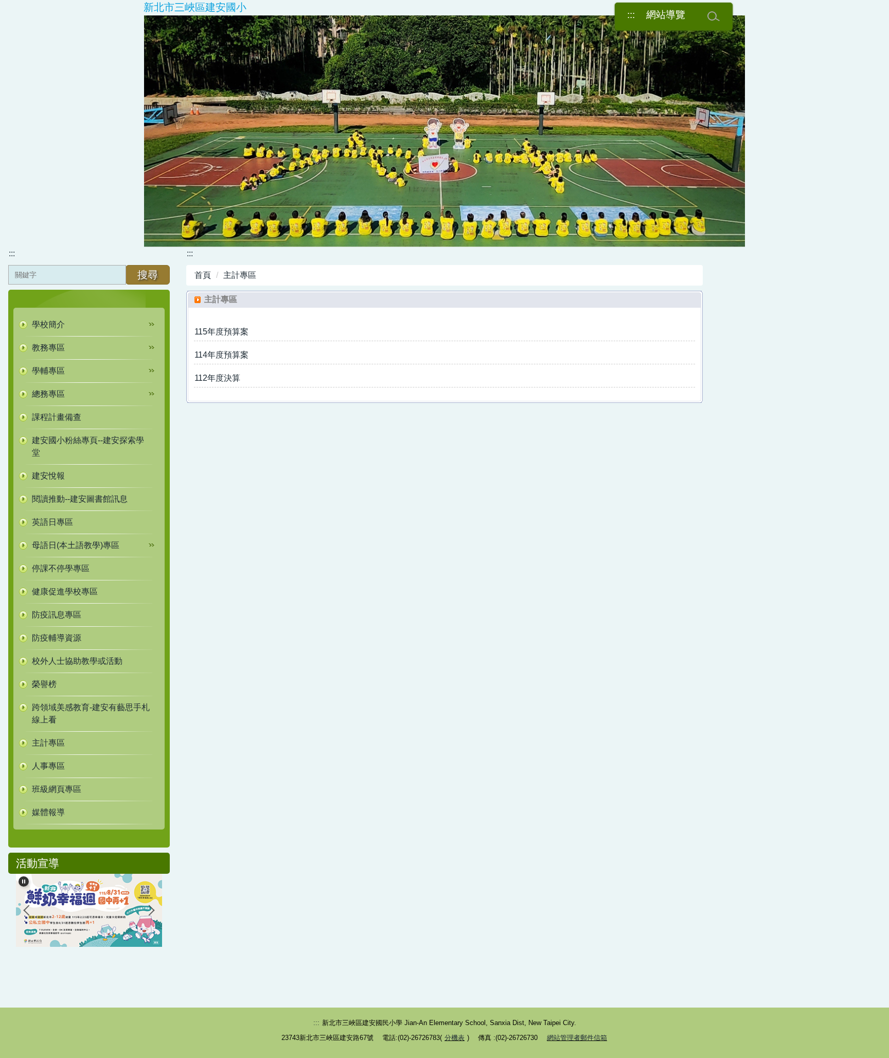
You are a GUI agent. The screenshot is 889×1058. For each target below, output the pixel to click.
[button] (89, 325)
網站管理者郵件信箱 (577, 1038)
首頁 (202, 275)
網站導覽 (665, 14)
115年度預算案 (221, 331)
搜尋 (147, 274)
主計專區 (239, 275)
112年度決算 (217, 378)
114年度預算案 (221, 354)
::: (631, 14)
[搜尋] (713, 16)
